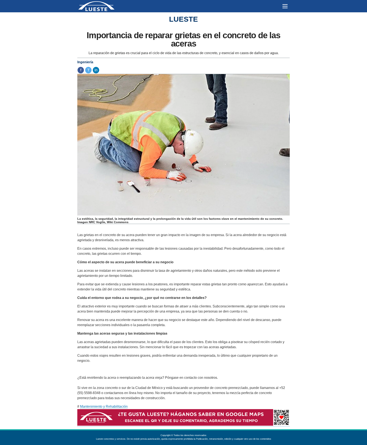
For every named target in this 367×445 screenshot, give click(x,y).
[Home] (96, 6)
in (96, 70)
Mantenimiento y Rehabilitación (104, 406)
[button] (285, 6)
